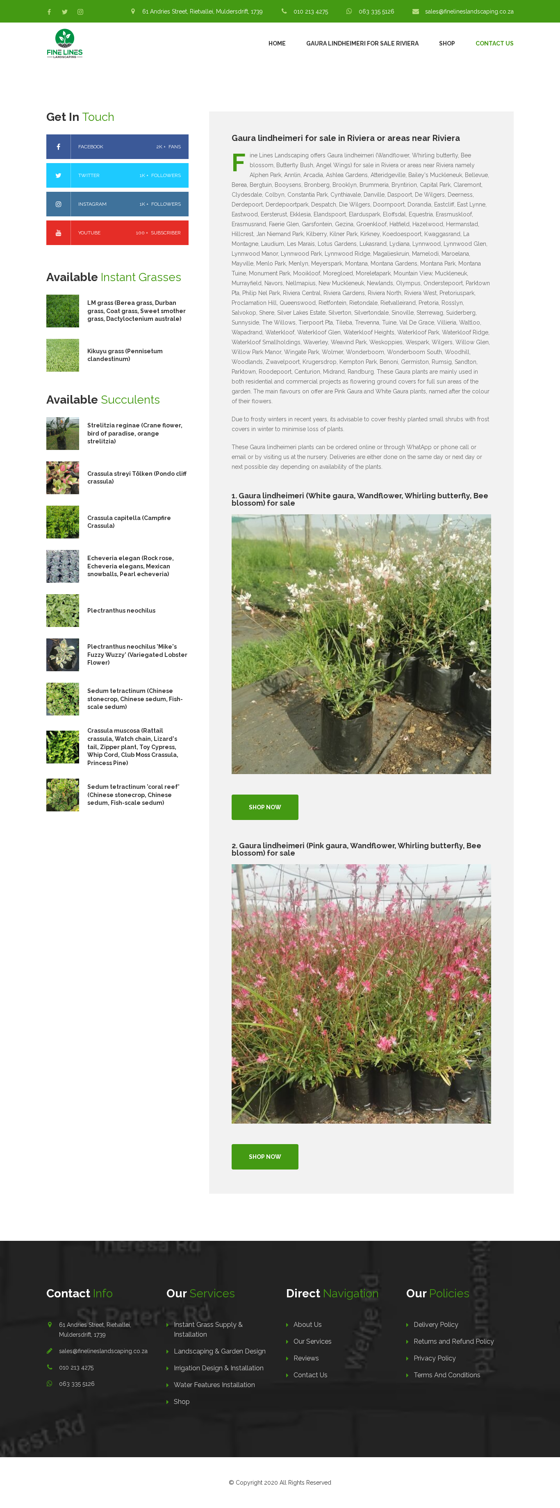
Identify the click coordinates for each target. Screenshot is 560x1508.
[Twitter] (65, 12)
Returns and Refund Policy (454, 1341)
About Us (308, 1325)
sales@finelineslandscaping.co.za (103, 1351)
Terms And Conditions (447, 1375)
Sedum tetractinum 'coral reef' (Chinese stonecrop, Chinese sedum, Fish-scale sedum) (133, 795)
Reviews (306, 1358)
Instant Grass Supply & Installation (208, 1329)
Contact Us (495, 43)
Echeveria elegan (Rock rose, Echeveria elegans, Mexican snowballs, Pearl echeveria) (130, 566)
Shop (447, 43)
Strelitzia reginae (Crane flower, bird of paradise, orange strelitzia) (134, 433)
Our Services (313, 1341)
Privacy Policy (435, 1358)
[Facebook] (49, 12)
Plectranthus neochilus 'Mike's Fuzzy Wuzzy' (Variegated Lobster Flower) (137, 654)
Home (277, 43)
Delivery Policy (436, 1325)
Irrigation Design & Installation (219, 1368)
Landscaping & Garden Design (220, 1351)
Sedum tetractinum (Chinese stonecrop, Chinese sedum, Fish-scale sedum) (135, 699)
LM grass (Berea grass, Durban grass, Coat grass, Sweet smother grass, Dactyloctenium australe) (136, 311)
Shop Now (265, 807)
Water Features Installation (214, 1385)
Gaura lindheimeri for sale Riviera (362, 43)
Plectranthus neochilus (121, 610)
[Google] (80, 12)
